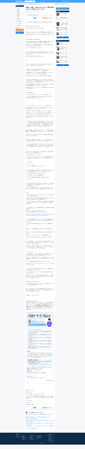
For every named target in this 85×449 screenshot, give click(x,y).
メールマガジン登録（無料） (31, 428)
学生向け (18, 16)
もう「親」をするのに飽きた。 (64, 13)
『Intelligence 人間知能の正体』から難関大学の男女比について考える (64, 18)
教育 (36, 11)
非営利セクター (19, 15)
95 (35, 407)
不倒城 (30, 400)
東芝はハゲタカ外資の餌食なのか (32, 418)
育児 (38, 11)
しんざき (28, 12)
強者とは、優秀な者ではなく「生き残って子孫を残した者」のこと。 (38, 416)
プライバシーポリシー (52, 441)
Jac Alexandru (31, 404)
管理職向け (18, 11)
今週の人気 (44, 1)
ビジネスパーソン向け (20, 12)
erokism (30, 402)
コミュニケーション (29, 11)
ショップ (37, 1)
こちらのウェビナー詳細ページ (32, 377)
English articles (19, 25)
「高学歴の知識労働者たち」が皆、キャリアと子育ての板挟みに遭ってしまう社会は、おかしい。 (64, 28)
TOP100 (49, 1)
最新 (40, 1)
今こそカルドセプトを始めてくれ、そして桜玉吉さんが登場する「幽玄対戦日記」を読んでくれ (64, 23)
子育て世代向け (19, 19)
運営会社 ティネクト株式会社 (65, 1)
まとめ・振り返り (19, 23)
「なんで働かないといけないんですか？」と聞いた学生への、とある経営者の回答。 (64, 48)
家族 (34, 11)
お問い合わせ (51, 440)
